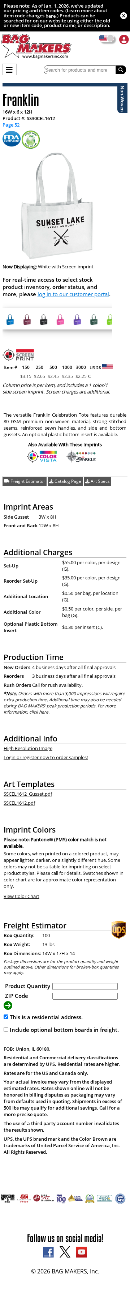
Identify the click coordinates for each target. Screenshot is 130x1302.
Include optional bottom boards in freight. (63, 1029)
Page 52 (11, 125)
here (51, 15)
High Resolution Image (28, 748)
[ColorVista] (42, 460)
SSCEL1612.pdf (19, 803)
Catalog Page (67, 481)
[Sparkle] (81, 460)
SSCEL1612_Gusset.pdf (28, 794)
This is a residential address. (45, 1017)
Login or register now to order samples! (46, 757)
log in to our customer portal (73, 294)
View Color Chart (21, 896)
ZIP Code (16, 995)
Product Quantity (27, 986)
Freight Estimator (27, 481)
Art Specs (100, 481)
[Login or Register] (124, 39)
